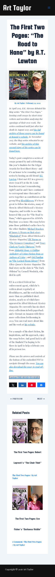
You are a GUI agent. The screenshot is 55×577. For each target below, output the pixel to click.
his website (29, 324)
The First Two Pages (21, 475)
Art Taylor (17, 7)
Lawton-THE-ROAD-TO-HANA (24, 377)
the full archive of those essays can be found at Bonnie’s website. (26, 133)
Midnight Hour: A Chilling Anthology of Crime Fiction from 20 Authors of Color (26, 254)
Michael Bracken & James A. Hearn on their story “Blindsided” (26, 232)
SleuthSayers (27, 200)
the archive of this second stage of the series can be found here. (24, 147)
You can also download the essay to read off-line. (26, 367)
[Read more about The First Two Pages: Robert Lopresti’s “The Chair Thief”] (27, 430)
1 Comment (17, 541)
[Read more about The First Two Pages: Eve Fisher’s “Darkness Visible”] (27, 497)
